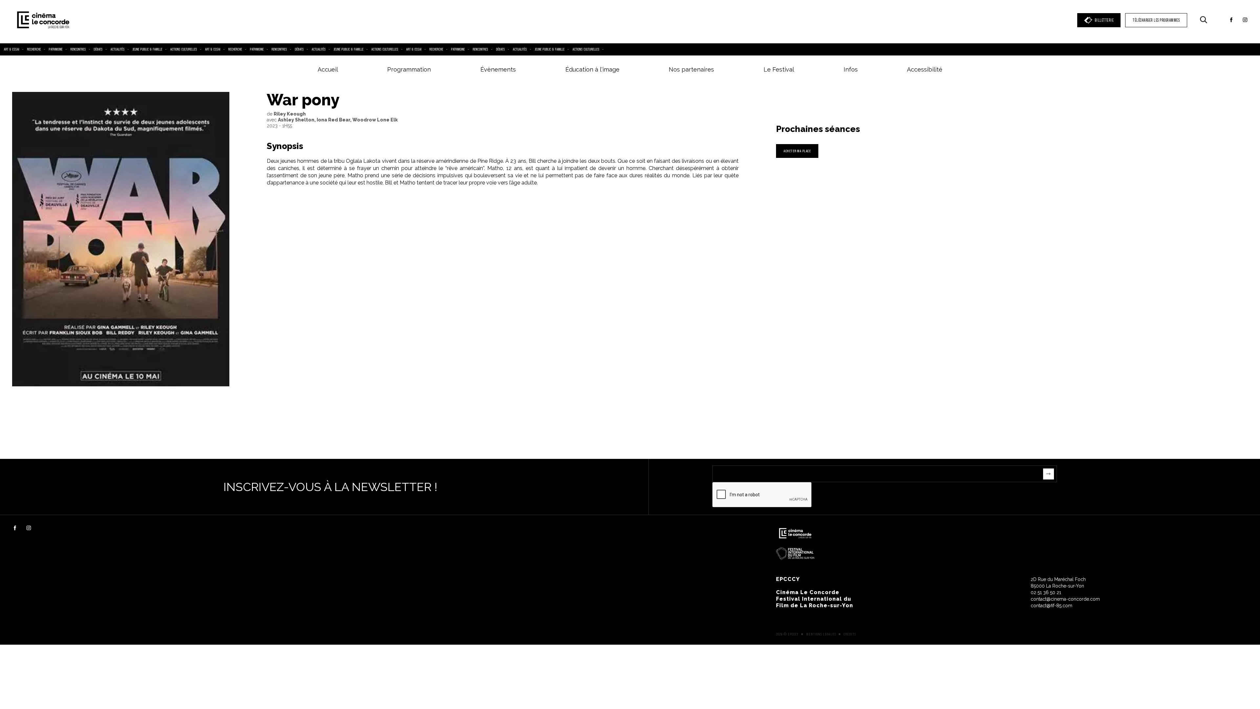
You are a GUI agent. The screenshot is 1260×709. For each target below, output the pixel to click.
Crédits (850, 634)
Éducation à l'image (592, 69)
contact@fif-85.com (1051, 605)
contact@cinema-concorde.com (1065, 599)
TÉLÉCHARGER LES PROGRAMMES (1156, 20)
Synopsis (285, 146)
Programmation (409, 69)
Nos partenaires (691, 69)
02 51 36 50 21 (1046, 592)
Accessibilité (924, 69)
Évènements (498, 69)
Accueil (328, 69)
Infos (851, 69)
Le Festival (779, 69)
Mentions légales (821, 634)
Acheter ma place (797, 151)
